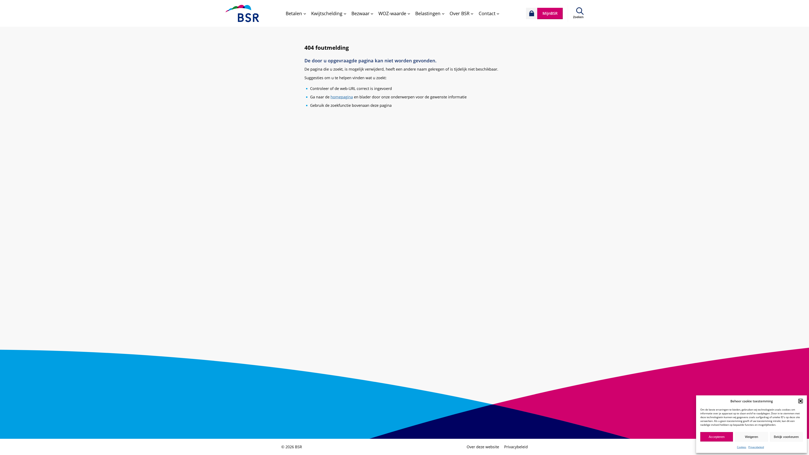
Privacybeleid (756, 447)
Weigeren (751, 437)
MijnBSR (550, 13)
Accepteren (717, 437)
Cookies (741, 447)
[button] (800, 401)
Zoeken (578, 17)
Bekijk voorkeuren (786, 437)
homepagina (342, 96)
